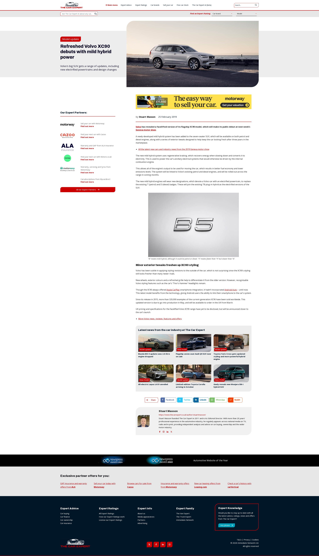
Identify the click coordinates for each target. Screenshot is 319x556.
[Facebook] (160, 431)
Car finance (65, 516)
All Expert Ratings (106, 513)
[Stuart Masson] (147, 421)
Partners (141, 520)
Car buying (64, 513)
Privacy (247, 539)
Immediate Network (185, 520)
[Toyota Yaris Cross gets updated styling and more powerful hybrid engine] (231, 343)
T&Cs (239, 539)
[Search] (256, 5)
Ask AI (96, 14)
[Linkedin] (167, 431)
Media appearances (146, 516)
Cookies (255, 539)
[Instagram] (164, 431)
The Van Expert (183, 513)
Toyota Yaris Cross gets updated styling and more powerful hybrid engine (229, 356)
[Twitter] (171, 431)
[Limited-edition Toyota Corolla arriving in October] (193, 373)
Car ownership (66, 520)
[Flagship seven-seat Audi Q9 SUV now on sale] (193, 343)
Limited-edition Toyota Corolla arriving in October (190, 385)
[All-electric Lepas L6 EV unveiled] (156, 373)
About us (141, 513)
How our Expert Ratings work (111, 516)
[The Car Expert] (71, 5)
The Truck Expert (183, 516)
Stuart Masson (147, 116)
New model (182, 349)
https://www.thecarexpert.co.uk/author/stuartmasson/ (182, 414)
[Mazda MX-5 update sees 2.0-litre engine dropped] (156, 343)
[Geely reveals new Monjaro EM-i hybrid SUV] (231, 373)
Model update (70, 39)
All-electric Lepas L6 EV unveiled (153, 384)
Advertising (142, 523)
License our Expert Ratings (110, 520)
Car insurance (66, 523)
